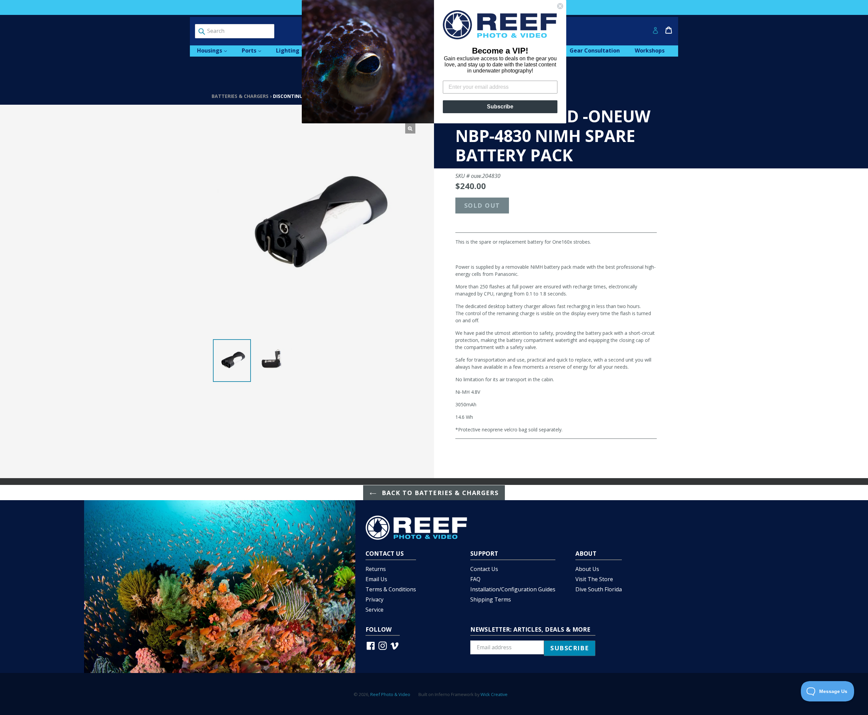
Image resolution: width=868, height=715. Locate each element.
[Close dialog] (560, 6)
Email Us (376, 579)
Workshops (650, 50)
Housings (215, 50)
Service (374, 609)
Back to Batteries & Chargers (439, 493)
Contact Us (484, 569)
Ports (255, 50)
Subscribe (500, 106)
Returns (376, 569)
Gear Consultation (595, 50)
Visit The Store (594, 579)
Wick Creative (494, 694)
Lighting (293, 50)
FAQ (475, 579)
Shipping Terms (490, 599)
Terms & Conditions (391, 589)
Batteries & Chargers (240, 96)
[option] (232, 361)
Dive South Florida (598, 589)
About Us (587, 569)
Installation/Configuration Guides (512, 589)
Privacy (374, 599)
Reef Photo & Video (390, 694)
